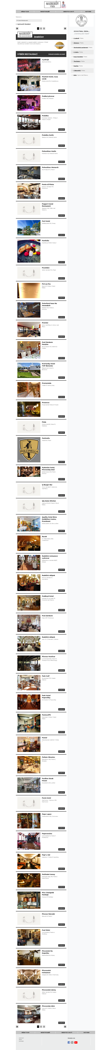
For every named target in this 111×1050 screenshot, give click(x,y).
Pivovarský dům (48, 1006)
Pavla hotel (46, 798)
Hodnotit (61, 71)
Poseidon (45, 268)
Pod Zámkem (47, 616)
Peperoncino (47, 834)
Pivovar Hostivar (48, 656)
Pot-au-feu (46, 284)
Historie (88, 11)
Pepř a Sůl (46, 855)
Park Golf (45, 676)
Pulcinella (46, 438)
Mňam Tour (25, 11)
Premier (45, 323)
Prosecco (45, 402)
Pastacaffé (46, 715)
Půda (44, 422)
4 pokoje (45, 60)
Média (20, 1039)
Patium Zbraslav (48, 757)
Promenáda (46, 383)
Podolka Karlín (48, 135)
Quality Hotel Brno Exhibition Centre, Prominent (49, 519)
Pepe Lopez (46, 814)
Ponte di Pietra (48, 184)
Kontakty (21, 1038)
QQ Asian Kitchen (49, 501)
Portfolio (45, 241)
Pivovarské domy (49, 990)
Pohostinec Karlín (49, 151)
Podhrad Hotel (48, 596)
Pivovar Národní (48, 914)
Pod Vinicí (46, 930)
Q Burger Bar (47, 485)
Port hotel (46, 221)
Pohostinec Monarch (50, 167)
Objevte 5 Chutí (68, 11)
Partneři (21, 1041)
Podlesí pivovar (48, 96)
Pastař (44, 738)
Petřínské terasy (48, 874)
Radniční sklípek (48, 575)
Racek (44, 536)
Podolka (45, 116)
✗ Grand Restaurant (22, 20)
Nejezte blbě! (45, 11)
